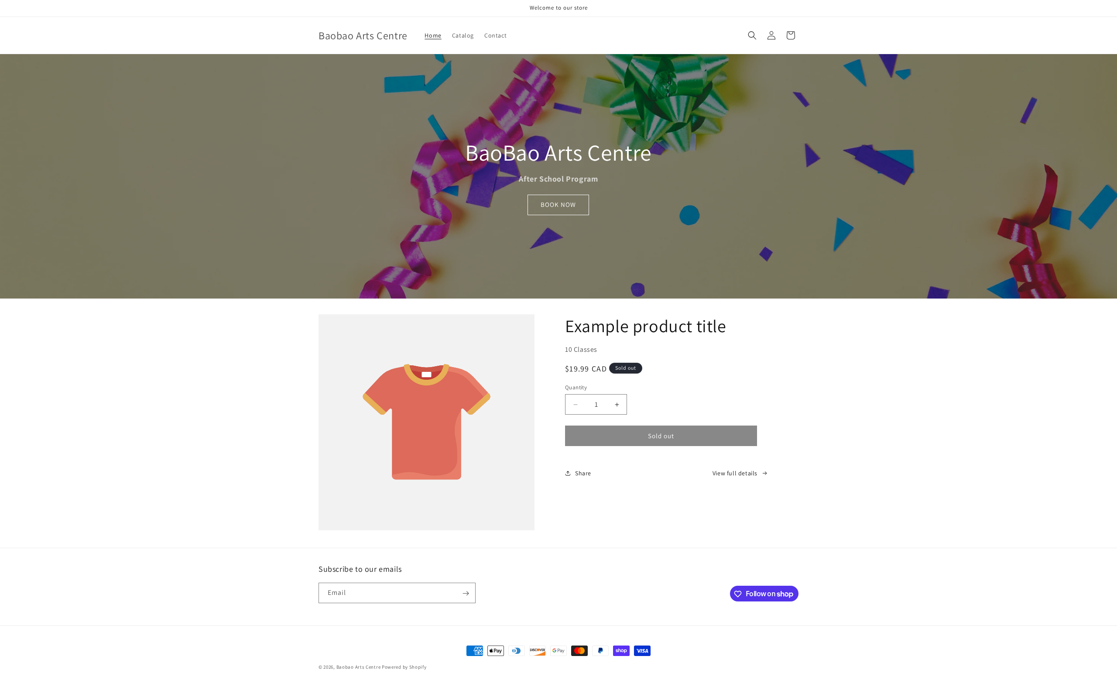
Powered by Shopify (404, 667)
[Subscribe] (465, 593)
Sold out (661, 436)
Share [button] (583, 473)
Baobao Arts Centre (358, 667)
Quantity (576, 387)
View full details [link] (735, 473)
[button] (752, 35)
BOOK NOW (558, 204)
